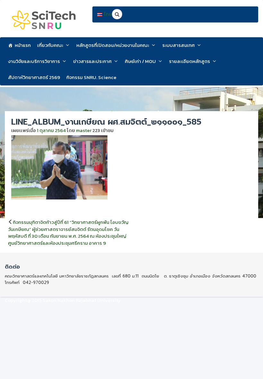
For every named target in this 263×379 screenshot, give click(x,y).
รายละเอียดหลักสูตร (189, 61)
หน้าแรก (23, 45)
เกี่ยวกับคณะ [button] (50, 45)
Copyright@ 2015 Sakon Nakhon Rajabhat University (63, 300)
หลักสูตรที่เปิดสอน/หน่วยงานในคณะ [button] (112, 45)
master (83, 130)
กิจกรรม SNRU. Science (91, 77)
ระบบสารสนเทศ (178, 45)
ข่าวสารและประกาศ (92, 61)
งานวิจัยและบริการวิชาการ (34, 61)
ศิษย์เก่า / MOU (140, 61)
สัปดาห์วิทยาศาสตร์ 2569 (34, 77)
